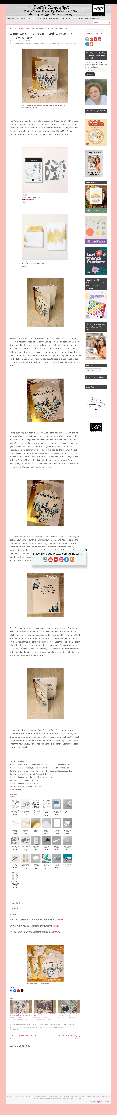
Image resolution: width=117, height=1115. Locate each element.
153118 (56, 812)
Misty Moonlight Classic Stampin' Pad (56, 810)
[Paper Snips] (46, 845)
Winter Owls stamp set (57, 1027)
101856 (46, 831)
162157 (24, 195)
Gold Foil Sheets (36, 829)
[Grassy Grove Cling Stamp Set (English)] (35, 808)
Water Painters (67, 810)
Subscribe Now (89, 115)
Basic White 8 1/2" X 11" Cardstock (57, 829)
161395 (15, 885)
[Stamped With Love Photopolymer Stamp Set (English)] (15, 880)
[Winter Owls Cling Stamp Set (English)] (15, 808)
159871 (46, 814)
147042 (67, 848)
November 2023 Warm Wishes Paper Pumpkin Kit (25, 1037)
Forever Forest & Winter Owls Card (68, 1014)
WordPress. (106, 1102)
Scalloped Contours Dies (25, 847)
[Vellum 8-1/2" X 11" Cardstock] (46, 827)
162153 (15, 812)
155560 (25, 849)
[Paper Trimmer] (35, 845)
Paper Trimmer (36, 846)
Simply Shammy (67, 846)
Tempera (98, 1102)
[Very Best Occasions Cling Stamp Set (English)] (46, 808)
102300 (56, 848)
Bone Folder (56, 846)
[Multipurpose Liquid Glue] (67, 862)
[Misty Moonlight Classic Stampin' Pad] (56, 808)
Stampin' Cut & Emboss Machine (67, 829)
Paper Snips (46, 846)
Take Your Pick (15, 864)
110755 (67, 867)
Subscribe (90, 74)
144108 (46, 867)
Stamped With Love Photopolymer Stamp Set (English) (15, 883)
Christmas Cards (32, 43)
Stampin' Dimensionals (36, 865)
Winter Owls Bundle (34, 1027)
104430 (36, 867)
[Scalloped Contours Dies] (25, 845)
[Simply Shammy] (67, 845)
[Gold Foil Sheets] (35, 827)
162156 (15, 848)
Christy (14, 41)
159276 (56, 831)
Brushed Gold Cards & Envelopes (25, 829)
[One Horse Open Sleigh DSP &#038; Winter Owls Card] (45, 1006)
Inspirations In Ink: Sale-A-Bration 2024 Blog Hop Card (65, 1037)
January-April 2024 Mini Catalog (46, 43)
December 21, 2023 (25, 41)
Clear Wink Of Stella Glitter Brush (15, 829)
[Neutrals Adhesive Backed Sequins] (25, 862)
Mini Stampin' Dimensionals (46, 865)
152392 (36, 848)
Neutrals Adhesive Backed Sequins (25, 865)
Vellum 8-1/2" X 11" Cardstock (46, 829)
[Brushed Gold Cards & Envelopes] (25, 827)
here (48, 984)
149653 (67, 831)
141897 (15, 831)
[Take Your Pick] (15, 862)
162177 (24, 261)
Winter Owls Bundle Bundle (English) (25, 810)
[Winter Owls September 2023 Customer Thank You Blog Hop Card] (21, 1006)
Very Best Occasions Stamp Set (18, 1027)
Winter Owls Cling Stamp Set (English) (15, 810)
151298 (67, 811)
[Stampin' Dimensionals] (35, 862)
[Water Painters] (67, 808)
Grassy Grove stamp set (39, 1025)
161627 (25, 867)
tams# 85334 (14, 794)
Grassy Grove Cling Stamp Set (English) (36, 810)
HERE (60, 919)
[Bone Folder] (56, 845)
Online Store (70, 740)
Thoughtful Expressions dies (69, 1025)
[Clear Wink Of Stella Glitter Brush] (15, 827)
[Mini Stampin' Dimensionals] (46, 862)
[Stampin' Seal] (56, 862)
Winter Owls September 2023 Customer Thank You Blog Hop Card (20, 1014)
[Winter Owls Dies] (15, 845)
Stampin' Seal (57, 864)
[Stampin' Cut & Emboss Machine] (67, 827)
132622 (36, 830)
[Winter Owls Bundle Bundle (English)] (25, 808)
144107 (15, 865)
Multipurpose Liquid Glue (67, 865)
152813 (56, 865)
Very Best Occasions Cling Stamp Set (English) (46, 811)
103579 (46, 848)
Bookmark (15, 1029)
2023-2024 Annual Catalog (21, 28)
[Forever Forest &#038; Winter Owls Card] (69, 1006)
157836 (36, 812)
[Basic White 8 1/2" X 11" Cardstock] (56, 827)
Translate (99, 33)
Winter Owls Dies (15, 846)
